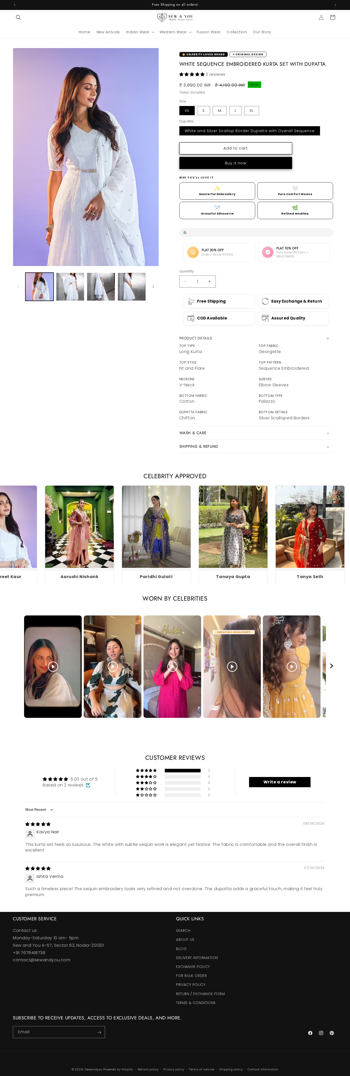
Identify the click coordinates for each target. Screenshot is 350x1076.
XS (187, 110)
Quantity (186, 271)
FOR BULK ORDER (191, 975)
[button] (18, 17)
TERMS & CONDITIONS (196, 1002)
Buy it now (235, 163)
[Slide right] (153, 286)
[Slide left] (18, 286)
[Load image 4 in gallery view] (132, 287)
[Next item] (331, 666)
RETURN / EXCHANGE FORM (200, 993)
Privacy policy (173, 1069)
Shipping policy (231, 1069)
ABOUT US (185, 939)
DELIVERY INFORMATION (197, 957)
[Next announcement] (335, 5)
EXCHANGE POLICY (193, 966)
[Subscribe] (99, 1032)
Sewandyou (93, 1069)
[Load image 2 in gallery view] (70, 287)
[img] (38, 824)
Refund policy (148, 1069)
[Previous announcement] (14, 5)
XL (252, 110)
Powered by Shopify (118, 1069)
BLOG (181, 948)
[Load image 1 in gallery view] (39, 287)
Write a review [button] (279, 782)
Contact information (263, 1069)
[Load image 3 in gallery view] (101, 287)
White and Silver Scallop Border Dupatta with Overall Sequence (250, 130)
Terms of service (201, 1069)
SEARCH (183, 930)
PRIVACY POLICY (190, 984)
